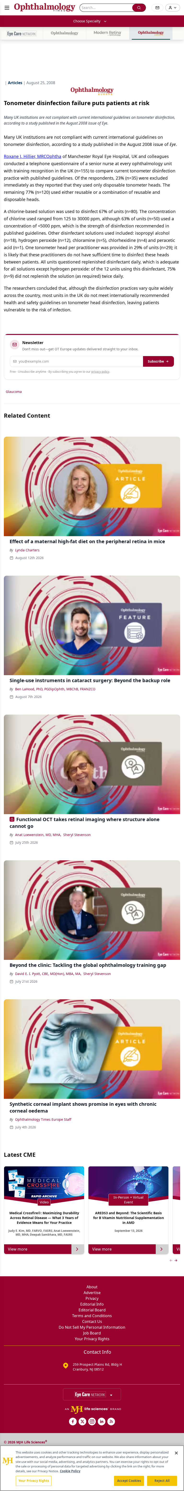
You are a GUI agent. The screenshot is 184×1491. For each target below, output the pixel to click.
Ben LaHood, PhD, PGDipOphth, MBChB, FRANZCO (55, 689)
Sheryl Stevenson (77, 834)
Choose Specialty (86, 21)
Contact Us (92, 1321)
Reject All (162, 1480)
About (92, 1287)
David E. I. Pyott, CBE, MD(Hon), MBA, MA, (48, 973)
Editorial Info (92, 1304)
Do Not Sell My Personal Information (92, 1327)
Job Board (92, 1333)
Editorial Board (92, 1310)
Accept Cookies (129, 1480)
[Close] (176, 1453)
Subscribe (156, 361)
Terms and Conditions (92, 1315)
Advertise (92, 1292)
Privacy (92, 1298)
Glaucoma (14, 391)
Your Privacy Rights (92, 1338)
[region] (92, 1468)
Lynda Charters (27, 550)
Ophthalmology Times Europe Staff (43, 1119)
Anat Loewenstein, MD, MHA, (38, 834)
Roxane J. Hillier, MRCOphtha (32, 156)
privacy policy (100, 372)
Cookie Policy (70, 1471)
